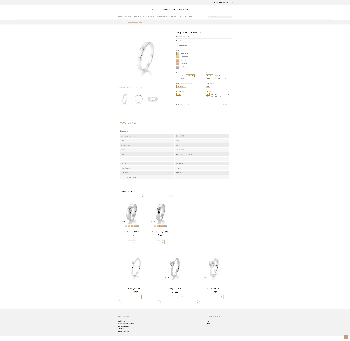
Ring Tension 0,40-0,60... (160, 232)
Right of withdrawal (123, 331)
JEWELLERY (137, 16)
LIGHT (180, 16)
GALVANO (172, 16)
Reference (179, 37)
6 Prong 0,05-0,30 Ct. (135, 289)
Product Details (127, 123)
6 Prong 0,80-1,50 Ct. (214, 289)
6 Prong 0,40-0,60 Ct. (175, 289)
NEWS (120, 16)
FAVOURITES (189, 16)
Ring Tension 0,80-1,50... (132, 232)
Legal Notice (121, 321)
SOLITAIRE (127, 16)
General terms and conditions (126, 323)
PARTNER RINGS (161, 16)
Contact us (121, 328)
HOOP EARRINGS (148, 16)
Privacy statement (123, 326)
